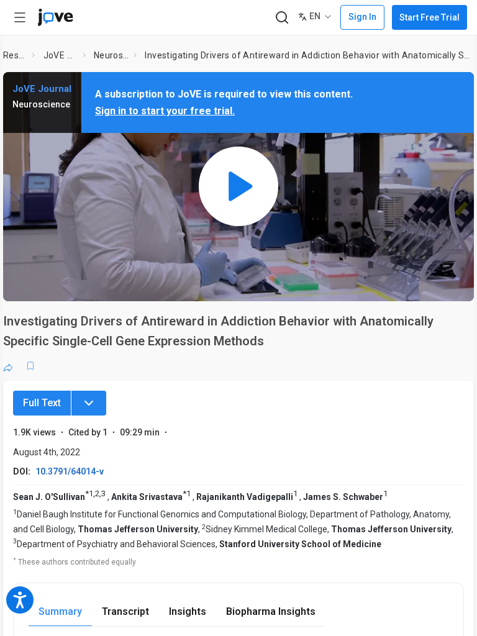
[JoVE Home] (55, 17)
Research (15, 55)
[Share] (8, 366)
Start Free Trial (429, 17)
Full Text (42, 403)
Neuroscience (111, 55)
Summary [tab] (60, 611)
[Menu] (88, 403)
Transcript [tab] (125, 611)
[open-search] (282, 18)
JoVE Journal (60, 55)
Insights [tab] (187, 611)
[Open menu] (20, 17)
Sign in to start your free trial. (165, 111)
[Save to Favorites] (30, 366)
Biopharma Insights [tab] (271, 611)
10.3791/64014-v (69, 471)
